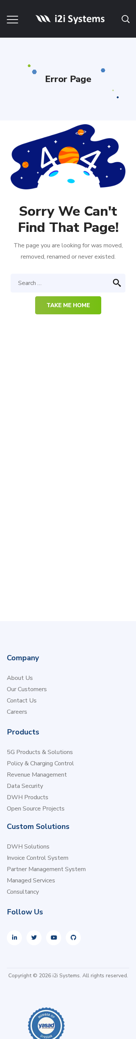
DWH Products (27, 797)
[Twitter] (34, 937)
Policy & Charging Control (40, 763)
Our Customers (27, 689)
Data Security (25, 786)
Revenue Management (37, 775)
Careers (17, 712)
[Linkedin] (14, 937)
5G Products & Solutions (40, 752)
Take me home (68, 305)
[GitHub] (73, 937)
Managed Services (31, 880)
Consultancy (23, 892)
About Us (20, 678)
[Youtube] (53, 937)
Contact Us (22, 700)
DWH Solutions (28, 846)
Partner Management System (46, 869)
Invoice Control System (37, 858)
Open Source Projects (36, 808)
